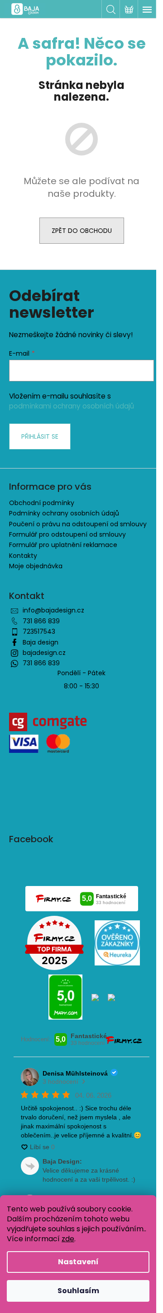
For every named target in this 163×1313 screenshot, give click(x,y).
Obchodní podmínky (41, 502)
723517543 (39, 631)
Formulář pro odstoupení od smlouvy (67, 534)
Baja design (40, 642)
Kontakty (23, 555)
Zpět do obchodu (82, 230)
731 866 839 (41, 621)
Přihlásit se (39, 436)
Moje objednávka (35, 566)
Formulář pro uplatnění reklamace (63, 544)
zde (68, 1239)
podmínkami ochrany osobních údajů (71, 406)
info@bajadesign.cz (53, 610)
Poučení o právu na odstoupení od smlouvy (78, 524)
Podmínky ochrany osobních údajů (64, 513)
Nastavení (78, 1262)
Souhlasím (78, 1290)
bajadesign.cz (44, 652)
